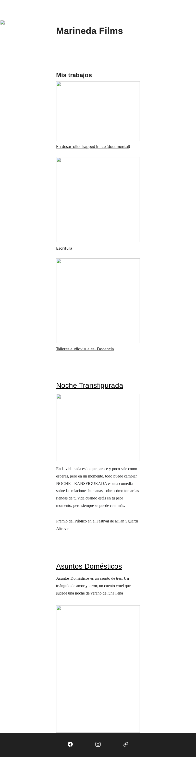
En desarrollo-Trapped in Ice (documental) (93, 147)
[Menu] (185, 10)
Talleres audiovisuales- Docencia (85, 349)
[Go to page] (125, 744)
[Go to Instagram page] (98, 744)
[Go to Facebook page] (70, 744)
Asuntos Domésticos (89, 566)
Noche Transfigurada (89, 385)
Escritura (64, 248)
